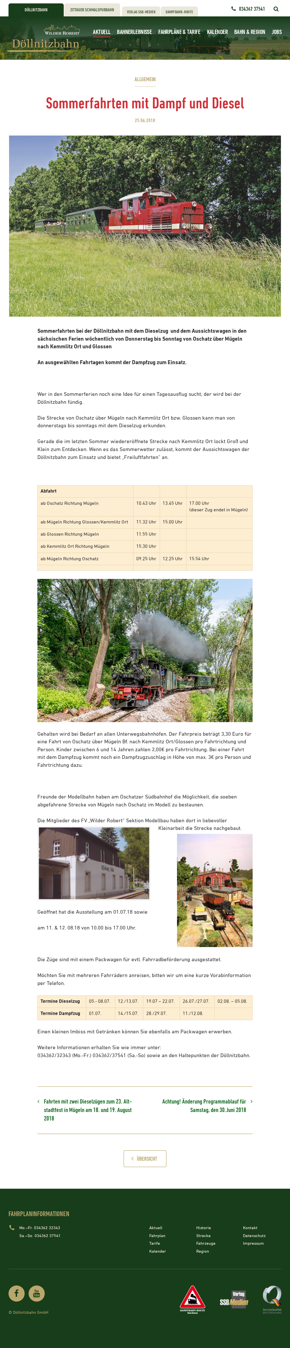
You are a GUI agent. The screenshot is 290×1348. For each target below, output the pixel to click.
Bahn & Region (249, 32)
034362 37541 (252, 9)
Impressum (253, 1243)
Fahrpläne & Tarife (179, 32)
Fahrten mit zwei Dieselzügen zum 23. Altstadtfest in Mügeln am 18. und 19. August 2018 (88, 1110)
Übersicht (147, 1159)
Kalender (217, 32)
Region (202, 1251)
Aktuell (101, 32)
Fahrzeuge (206, 1243)
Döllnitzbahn (36, 10)
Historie (203, 1228)
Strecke (203, 1236)
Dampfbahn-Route (179, 12)
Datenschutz (254, 1236)
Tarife (154, 1243)
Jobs (277, 32)
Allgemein (145, 80)
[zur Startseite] (45, 38)
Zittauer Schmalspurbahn (92, 10)
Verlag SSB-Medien (141, 12)
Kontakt (250, 1228)
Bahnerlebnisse (134, 32)
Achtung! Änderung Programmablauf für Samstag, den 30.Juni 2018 (204, 1105)
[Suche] (276, 9)
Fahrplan (157, 1236)
